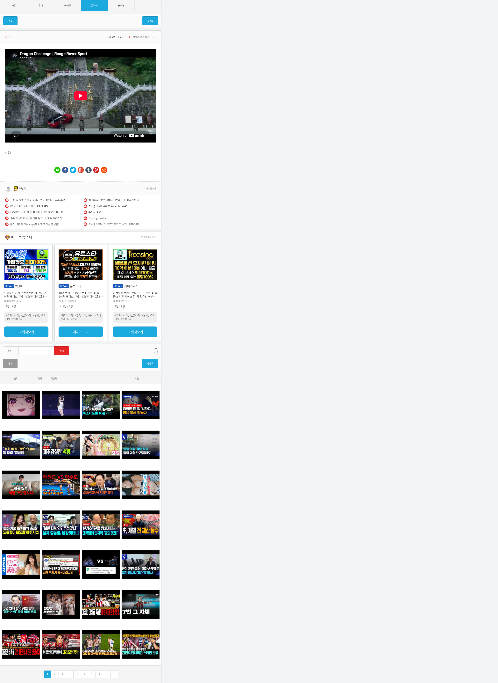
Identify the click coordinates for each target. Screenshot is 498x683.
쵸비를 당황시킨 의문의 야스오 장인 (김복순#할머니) (116, 224)
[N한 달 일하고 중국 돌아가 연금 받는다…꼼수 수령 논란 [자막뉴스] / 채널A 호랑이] (141, 405)
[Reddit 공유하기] (104, 170)
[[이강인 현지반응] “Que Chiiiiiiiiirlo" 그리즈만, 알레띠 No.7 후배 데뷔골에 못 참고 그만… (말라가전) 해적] (61, 645)
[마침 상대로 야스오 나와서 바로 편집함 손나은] (101, 565)
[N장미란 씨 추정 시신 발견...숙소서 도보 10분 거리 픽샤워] (101, 405)
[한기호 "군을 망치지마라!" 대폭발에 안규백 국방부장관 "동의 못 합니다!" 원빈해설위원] (101, 525)
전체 (10, 363)
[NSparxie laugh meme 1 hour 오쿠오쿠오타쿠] (21, 405)
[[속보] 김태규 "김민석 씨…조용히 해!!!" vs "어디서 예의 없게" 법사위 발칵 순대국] (101, 485)
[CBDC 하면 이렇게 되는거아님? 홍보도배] (141, 525)
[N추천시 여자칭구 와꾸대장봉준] (61, 405)
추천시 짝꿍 (95, 212)
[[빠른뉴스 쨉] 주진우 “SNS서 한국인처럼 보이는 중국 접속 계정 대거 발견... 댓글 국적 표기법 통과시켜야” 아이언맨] (61, 565)
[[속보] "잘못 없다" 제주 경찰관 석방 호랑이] (61, 445)
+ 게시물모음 (150, 188)
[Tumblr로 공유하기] (88, 170)
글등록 (150, 20)
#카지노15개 (12, 315)
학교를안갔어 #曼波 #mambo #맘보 (108, 206)
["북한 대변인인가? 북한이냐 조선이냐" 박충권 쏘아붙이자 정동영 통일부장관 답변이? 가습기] (61, 525)
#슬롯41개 (26, 315)
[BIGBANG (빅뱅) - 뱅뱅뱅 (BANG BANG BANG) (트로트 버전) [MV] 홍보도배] (61, 605)
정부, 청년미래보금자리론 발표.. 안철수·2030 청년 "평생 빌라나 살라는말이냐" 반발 (37, 218)
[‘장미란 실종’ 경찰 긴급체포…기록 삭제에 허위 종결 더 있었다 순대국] (141, 445)
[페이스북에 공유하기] (65, 170)
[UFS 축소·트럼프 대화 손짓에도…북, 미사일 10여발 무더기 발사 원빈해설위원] (141, 565)
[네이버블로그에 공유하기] (57, 170)
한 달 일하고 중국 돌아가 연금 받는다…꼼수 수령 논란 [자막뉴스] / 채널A (40, 200)
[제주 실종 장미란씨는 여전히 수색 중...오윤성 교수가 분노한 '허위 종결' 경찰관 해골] (21, 525)
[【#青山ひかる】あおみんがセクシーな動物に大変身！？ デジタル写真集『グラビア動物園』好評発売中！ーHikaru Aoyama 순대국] (141, 485)
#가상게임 (17, 319)
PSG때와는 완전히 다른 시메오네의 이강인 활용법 (36, 212)
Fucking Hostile (97, 218)
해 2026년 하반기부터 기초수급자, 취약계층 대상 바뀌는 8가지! (116, 200)
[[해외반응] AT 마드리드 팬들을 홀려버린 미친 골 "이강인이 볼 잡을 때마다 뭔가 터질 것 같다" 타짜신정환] (141, 645)
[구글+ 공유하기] (80, 170)
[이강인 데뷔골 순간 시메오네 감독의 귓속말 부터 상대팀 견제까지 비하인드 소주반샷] (101, 645)
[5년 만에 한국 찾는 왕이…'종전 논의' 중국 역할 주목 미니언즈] (21, 605)
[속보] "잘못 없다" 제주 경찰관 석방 (29, 206)
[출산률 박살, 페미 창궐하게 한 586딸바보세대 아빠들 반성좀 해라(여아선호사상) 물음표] (21, 485)
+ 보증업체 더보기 (147, 237)
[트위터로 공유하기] (72, 170)
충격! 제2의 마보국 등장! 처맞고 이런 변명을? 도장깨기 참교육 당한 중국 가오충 (37, 224)
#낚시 (36, 315)
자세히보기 (26, 332)
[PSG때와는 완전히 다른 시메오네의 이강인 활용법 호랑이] (141, 605)
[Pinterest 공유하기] (96, 170)
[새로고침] (156, 350)
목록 (10, 20)
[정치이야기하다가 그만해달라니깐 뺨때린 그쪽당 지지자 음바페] (21, 445)
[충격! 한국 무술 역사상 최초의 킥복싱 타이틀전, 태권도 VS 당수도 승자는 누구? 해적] (61, 485)
